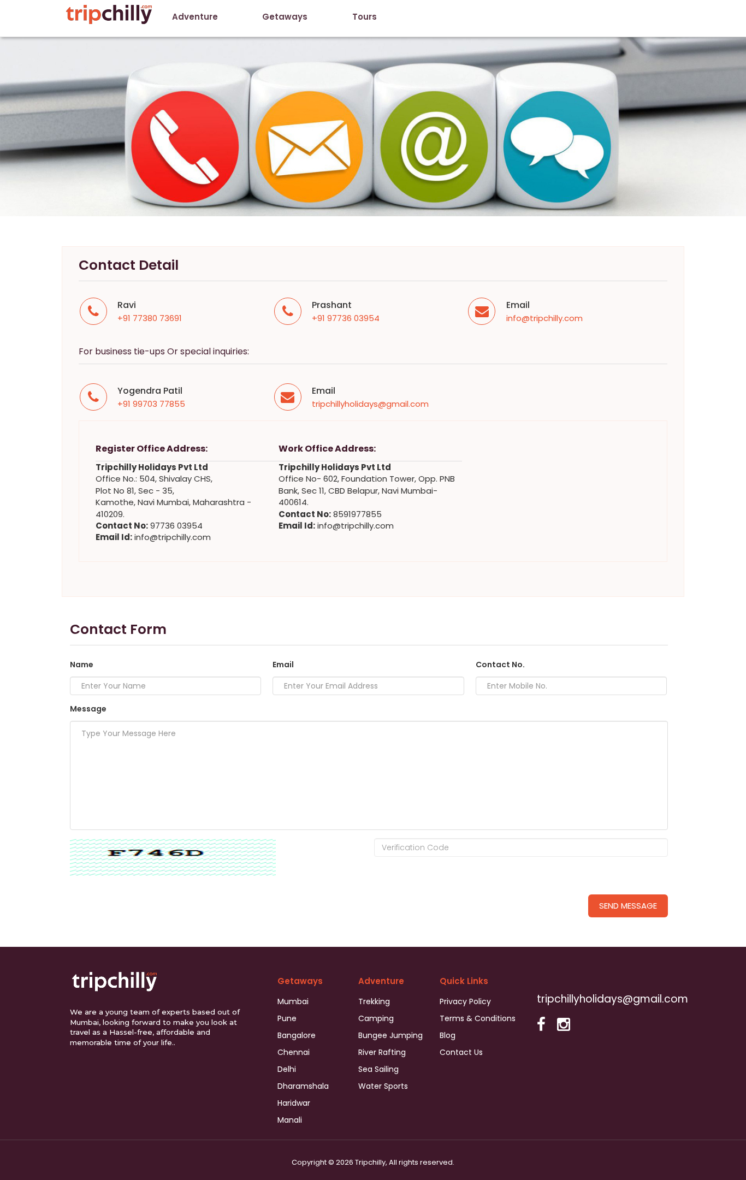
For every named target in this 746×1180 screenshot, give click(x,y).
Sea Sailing (378, 1069)
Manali (289, 1119)
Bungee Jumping (390, 1035)
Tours (364, 16)
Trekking (374, 1001)
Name (81, 664)
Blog (447, 1035)
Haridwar (293, 1103)
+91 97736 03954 (346, 318)
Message (88, 708)
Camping (376, 1018)
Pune (287, 1018)
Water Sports (383, 1086)
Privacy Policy (465, 1001)
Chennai (293, 1052)
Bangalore (296, 1035)
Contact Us (461, 1052)
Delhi (286, 1069)
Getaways (284, 16)
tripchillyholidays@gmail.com (370, 404)
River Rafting (382, 1052)
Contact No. (500, 664)
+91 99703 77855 (151, 404)
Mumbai (293, 1001)
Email (283, 664)
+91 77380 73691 (149, 318)
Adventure (195, 16)
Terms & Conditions (478, 1018)
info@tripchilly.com (544, 318)
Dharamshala (303, 1086)
